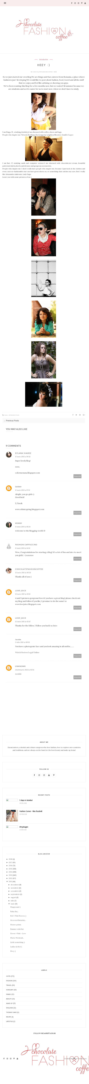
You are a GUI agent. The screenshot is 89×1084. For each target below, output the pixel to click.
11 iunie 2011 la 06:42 (22, 457)
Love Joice (20, 590)
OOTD (8, 976)
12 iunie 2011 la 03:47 (22, 622)
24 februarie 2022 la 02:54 (24, 670)
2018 (10, 859)
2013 (10, 875)
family (8, 994)
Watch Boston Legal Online (27, 652)
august (13, 897)
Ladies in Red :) (16, 947)
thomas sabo (11, 1012)
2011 (10, 881)
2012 (10, 878)
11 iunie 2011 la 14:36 (22, 548)
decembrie (15, 885)
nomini (18, 674)
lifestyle (9, 1021)
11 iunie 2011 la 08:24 (22, 527)
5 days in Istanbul (25, 800)
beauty (9, 999)
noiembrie (15, 888)
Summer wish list (17, 929)
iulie (12, 901)
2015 (10, 869)
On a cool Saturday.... (18, 920)
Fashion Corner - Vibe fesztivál (30, 811)
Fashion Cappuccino (26, 545)
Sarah (18, 487)
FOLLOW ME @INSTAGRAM (44, 1033)
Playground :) (15, 907)
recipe (8, 1017)
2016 (10, 865)
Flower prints (15, 925)
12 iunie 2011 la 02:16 (22, 594)
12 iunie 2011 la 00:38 (23, 573)
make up (9, 1003)
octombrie (15, 891)
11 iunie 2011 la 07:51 (22, 490)
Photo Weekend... (17, 938)
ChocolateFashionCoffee (43, 72)
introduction (43, 60)
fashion (9, 981)
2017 (10, 862)
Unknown (20, 666)
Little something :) (17, 942)
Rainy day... (14, 911)
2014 (10, 872)
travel (8, 985)
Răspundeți (77, 476)
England (9, 1008)
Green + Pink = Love (18, 933)
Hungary (9, 990)
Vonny (18, 523)
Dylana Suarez (23, 453)
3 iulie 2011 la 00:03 (22, 642)
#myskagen (23, 827)
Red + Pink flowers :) (18, 916)
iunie (12, 904)
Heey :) (13, 951)
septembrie (15, 894)
